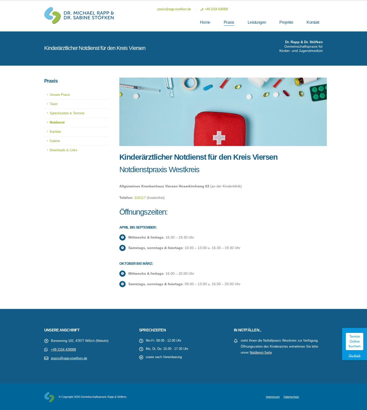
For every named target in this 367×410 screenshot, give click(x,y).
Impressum (273, 396)
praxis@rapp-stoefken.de (174, 9)
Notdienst (57, 122)
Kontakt (313, 22)
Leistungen (257, 22)
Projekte (286, 22)
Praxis (229, 22)
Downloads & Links (63, 150)
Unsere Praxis (60, 95)
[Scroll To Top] (358, 404)
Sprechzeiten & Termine (67, 113)
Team (54, 104)
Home (205, 22)
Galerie (55, 141)
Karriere (55, 132)
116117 (140, 198)
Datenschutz (291, 396)
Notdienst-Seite (261, 352)
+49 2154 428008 (216, 9)
